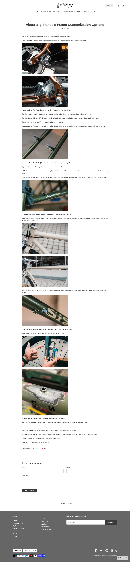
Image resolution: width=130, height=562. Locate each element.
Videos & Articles (18, 528)
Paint (14, 531)
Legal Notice (44, 524)
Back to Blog (66, 504)
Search (43, 519)
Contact (15, 536)
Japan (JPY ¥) (29, 550)
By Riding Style (18, 523)
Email (68, 467)
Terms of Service (46, 529)
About (15, 534)
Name (24, 467)
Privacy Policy (45, 521)
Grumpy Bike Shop (101, 555)
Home (15, 520)
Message (25, 475)
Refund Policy (45, 526)
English (108, 5)
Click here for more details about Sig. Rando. (36, 442)
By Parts (16, 526)
